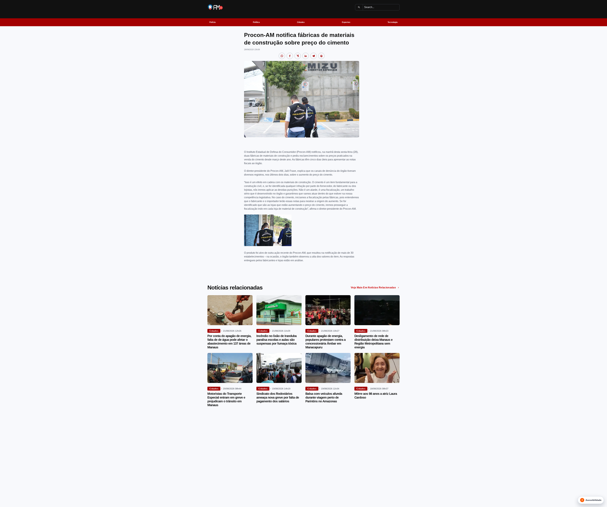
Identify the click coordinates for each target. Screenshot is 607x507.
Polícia (212, 22)
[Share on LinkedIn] (305, 56)
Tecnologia (393, 22)
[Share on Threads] (321, 56)
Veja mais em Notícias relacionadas (373, 287)
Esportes (346, 22)
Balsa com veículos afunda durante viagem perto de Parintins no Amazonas (323, 397)
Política (256, 22)
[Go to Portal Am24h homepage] (215, 7)
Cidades (301, 22)
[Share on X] (297, 56)
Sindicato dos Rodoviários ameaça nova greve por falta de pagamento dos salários (277, 397)
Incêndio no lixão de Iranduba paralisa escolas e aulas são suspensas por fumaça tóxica (276, 339)
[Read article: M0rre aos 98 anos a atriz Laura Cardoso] (377, 368)
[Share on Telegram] (313, 56)
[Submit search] (359, 7)
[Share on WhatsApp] (282, 56)
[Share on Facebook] (290, 56)
